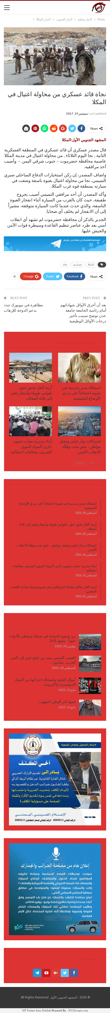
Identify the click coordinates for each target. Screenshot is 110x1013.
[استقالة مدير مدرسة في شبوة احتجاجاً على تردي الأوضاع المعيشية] (79, 368)
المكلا (91, 264)
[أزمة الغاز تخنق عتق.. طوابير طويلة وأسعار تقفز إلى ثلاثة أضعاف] (30, 368)
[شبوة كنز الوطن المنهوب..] (90, 708)
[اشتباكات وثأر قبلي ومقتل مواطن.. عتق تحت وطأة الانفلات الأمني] (79, 421)
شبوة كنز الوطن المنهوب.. (56, 702)
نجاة (65, 264)
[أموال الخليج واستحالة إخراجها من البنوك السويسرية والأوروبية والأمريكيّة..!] (90, 686)
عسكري (77, 264)
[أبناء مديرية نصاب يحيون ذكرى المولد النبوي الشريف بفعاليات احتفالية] (30, 421)
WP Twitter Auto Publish (36, 1010)
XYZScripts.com (78, 1010)
